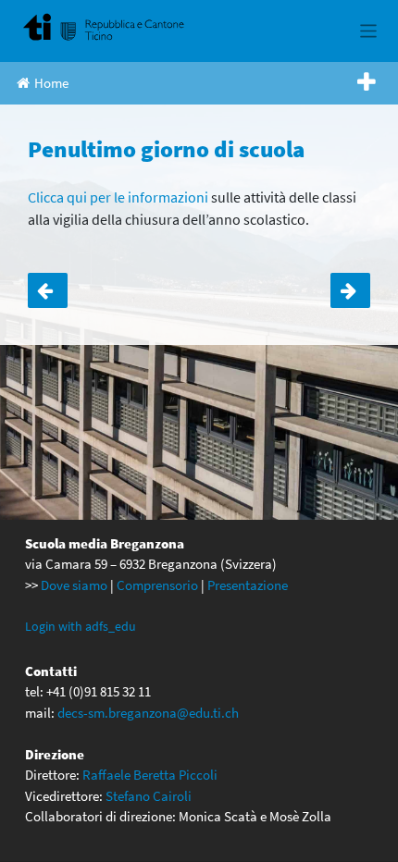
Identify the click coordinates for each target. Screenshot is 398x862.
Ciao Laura (350, 290)
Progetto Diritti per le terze (48, 290)
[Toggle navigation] (369, 31)
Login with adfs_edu (80, 626)
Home (51, 83)
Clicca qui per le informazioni (119, 197)
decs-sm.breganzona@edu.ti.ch (148, 712)
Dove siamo (74, 585)
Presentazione (247, 585)
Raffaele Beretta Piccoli (150, 774)
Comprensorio (157, 585)
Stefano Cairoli (149, 796)
